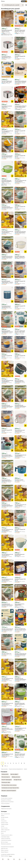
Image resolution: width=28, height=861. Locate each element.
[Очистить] (22, 5)
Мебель (2, 815)
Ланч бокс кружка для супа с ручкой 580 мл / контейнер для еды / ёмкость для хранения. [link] (7, 131)
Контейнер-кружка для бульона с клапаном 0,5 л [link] (20, 257)
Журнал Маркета (4, 852)
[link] (5, 774)
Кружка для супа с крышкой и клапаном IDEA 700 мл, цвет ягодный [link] (7, 729)
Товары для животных (5, 838)
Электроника (4, 820)
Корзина (19, 859)
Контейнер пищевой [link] (19, 479)
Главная (3, 859)
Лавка (8, 859)
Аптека (2, 826)
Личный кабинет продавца (6, 798)
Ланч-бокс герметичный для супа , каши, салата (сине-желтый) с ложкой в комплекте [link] (20, 31)
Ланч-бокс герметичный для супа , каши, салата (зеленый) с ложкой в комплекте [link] (20, 755)
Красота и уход (4, 827)
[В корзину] (12, 25)
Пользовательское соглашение (7, 846)
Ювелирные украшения (6, 843)
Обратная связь (4, 848)
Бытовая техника (4, 817)
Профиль (25, 859)
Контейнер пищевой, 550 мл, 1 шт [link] (20, 57)
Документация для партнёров (7, 801)
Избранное (14, 859)
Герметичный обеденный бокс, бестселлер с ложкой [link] (20, 629)
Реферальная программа (6, 808)
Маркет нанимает (4, 850)
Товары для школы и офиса (6, 835)
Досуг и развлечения (5, 813)
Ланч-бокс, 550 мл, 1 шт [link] (6, 653)
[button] (26, 5)
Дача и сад (3, 831)
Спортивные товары (5, 836)
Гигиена (2, 819)
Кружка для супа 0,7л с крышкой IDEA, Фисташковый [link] (19, 604)
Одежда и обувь (4, 822)
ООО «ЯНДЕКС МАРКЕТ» (9, 854)
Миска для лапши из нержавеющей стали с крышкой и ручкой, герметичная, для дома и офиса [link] (20, 381)
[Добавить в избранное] (12, 12)
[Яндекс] (10, 856)
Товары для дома (4, 824)
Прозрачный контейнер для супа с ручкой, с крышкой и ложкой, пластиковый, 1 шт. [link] (20, 82)
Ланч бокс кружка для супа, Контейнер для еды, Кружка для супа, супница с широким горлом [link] (7, 629)
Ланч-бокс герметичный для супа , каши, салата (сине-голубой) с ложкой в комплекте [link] (20, 331)
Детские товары (4, 842)
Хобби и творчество (5, 829)
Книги (2, 833)
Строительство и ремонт (6, 840)
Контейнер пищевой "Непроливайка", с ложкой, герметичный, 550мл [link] (7, 282)
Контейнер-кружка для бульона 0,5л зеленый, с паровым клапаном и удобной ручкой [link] (6, 181)
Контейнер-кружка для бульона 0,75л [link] (19, 555)
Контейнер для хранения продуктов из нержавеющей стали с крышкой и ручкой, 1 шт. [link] (7, 107)
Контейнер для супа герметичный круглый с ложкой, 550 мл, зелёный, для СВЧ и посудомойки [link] (7, 480)
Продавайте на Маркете (6, 799)
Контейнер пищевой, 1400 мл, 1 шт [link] (20, 580)
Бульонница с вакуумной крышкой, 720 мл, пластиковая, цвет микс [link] (7, 31)
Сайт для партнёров (5, 803)
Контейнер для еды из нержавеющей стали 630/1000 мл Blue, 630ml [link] (7, 307)
